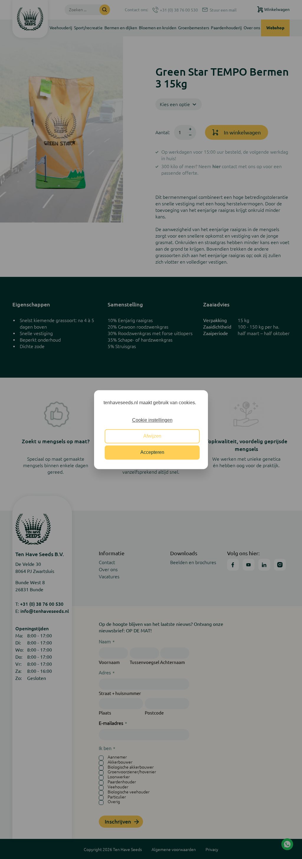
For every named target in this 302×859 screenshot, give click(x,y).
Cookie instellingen (152, 420)
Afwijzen (152, 436)
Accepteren (152, 452)
